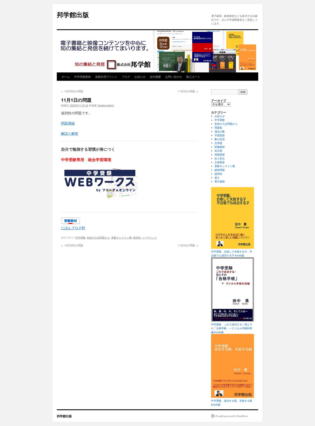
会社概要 (155, 77)
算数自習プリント (106, 77)
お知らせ (140, 77)
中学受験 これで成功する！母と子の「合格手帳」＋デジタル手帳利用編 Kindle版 (231, 328)
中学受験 (80, 237)
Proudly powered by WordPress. (232, 416)
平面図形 (219, 135)
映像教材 (219, 146)
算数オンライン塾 (121, 237)
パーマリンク (149, 237)
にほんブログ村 (73, 228)
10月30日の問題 (72, 91)
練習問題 (219, 170)
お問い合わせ (173, 77)
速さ (217, 177)
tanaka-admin (106, 105)
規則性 (137, 237)
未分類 (218, 150)
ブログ (126, 77)
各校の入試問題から (98, 237)
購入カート (193, 77)
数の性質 (219, 139)
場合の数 (219, 131)
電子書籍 (219, 181)
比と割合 (219, 158)
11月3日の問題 (188, 91)
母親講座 (219, 154)
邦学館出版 (73, 14)
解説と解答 (69, 133)
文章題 (218, 143)
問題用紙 (68, 123)
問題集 (218, 127)
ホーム (66, 77)
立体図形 (219, 162)
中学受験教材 (82, 77)
